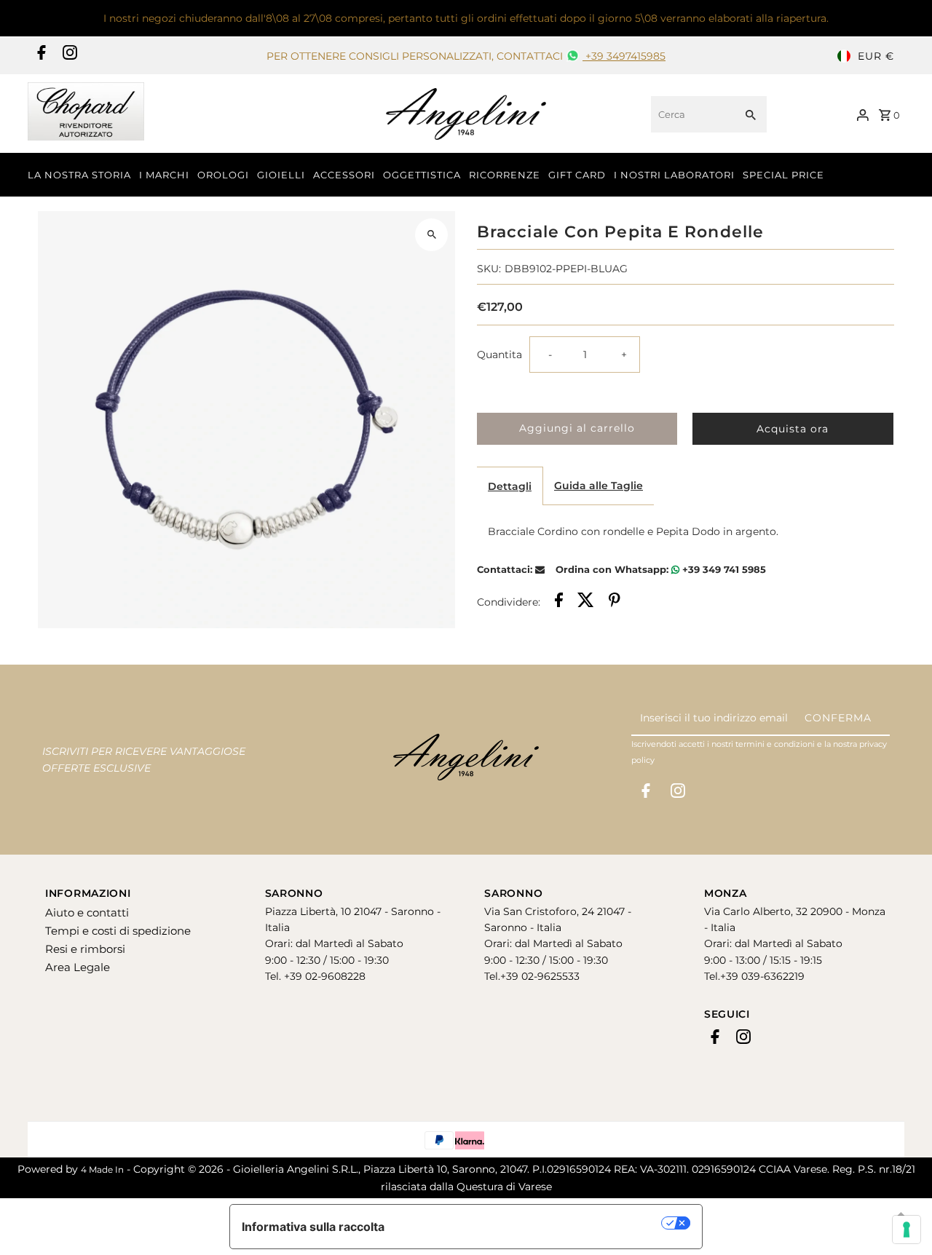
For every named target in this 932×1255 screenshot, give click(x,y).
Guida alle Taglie (598, 485)
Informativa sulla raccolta (313, 1226)
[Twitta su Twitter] (585, 602)
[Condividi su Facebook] (559, 602)
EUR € (876, 56)
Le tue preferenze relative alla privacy (530, 1223)
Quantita (499, 354)
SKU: (489, 268)
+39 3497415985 (624, 56)
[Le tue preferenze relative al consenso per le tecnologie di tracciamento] (906, 1229)
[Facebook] (40, 56)
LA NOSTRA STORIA (79, 175)
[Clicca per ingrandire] (431, 234)
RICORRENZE (504, 175)
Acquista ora (793, 428)
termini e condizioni (775, 744)
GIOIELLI (281, 175)
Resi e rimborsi (85, 949)
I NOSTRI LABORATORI (674, 175)
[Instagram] (68, 56)
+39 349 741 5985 (722, 569)
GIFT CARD (577, 175)
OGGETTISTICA (422, 175)
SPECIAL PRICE (783, 175)
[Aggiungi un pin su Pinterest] (614, 602)
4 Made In (102, 1169)
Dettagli (510, 486)
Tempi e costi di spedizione (118, 931)
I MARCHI (164, 175)
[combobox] (691, 114)
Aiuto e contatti (87, 912)
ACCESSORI (344, 175)
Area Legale (77, 967)
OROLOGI (223, 175)
